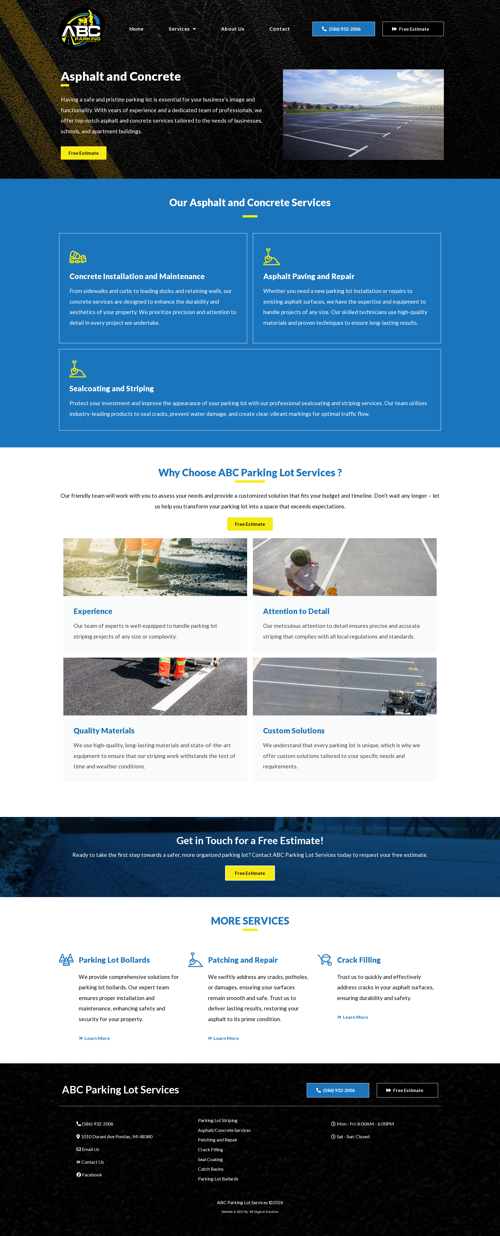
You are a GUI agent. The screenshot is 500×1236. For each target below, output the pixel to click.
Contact (280, 29)
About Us (232, 29)
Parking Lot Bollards (114, 959)
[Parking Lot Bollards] (66, 960)
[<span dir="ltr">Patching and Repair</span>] (195, 960)
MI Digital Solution (264, 1211)
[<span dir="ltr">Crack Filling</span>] (324, 960)
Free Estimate (250, 873)
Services (179, 29)
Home (136, 29)
